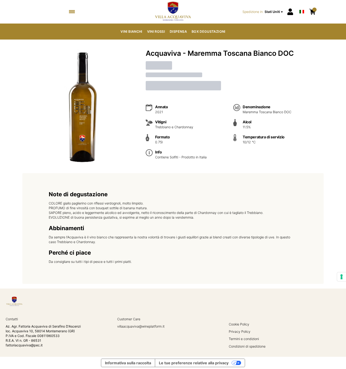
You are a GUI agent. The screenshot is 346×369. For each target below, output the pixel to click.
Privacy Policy (239, 331)
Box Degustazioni (208, 31)
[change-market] (263, 11)
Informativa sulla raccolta (128, 363)
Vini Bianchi (131, 31)
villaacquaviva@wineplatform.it (141, 326)
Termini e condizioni (244, 339)
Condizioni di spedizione (247, 346)
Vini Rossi (156, 31)
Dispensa (178, 31)
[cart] (312, 11)
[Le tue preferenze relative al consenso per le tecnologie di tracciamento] (341, 276)
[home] (173, 12)
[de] (302, 5)
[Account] (290, 11)
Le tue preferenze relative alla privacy (194, 363)
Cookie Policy (239, 324)
